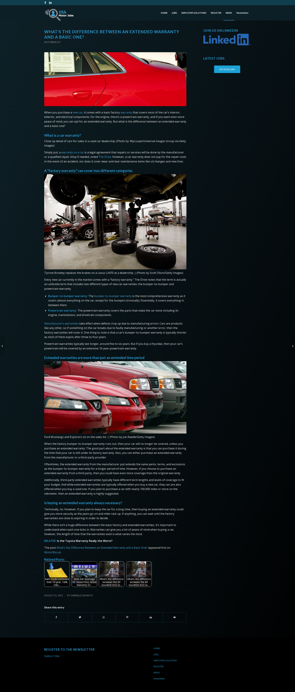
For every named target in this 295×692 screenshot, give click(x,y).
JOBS (156, 654)
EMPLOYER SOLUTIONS (165, 660)
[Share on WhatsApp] (103, 617)
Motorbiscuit (52, 42)
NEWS (157, 672)
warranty (126, 112)
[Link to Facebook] (45, 2)
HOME (157, 648)
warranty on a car (72, 152)
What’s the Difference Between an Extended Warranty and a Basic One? (102, 548)
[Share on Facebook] (56, 617)
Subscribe (52, 656)
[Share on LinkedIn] (151, 617)
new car (78, 112)
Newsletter (159, 678)
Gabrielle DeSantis (82, 595)
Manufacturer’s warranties (61, 323)
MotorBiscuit (52, 552)
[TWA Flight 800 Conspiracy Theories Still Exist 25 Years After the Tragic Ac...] (292, 346)
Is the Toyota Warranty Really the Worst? (85, 541)
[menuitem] (164, 12)
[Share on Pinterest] (127, 617)
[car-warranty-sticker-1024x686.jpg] (115, 79)
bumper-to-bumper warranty (113, 296)
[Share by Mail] (174, 617)
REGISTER (159, 666)
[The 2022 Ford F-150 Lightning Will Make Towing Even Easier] (2, 346)
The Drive (105, 157)
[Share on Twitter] (80, 617)
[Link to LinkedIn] (50, 2)
